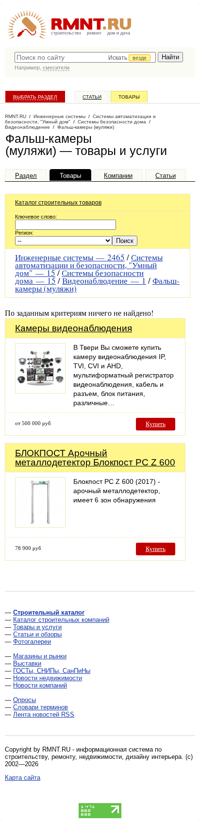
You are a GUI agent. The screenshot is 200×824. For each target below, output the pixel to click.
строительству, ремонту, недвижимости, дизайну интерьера (93, 756)
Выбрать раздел (35, 97)
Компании (118, 175)
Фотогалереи (32, 641)
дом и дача (118, 33)
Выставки (27, 663)
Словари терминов (40, 707)
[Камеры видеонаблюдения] (40, 391)
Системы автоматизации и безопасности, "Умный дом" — (89, 265)
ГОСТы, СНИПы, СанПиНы (51, 670)
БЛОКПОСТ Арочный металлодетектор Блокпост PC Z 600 (95, 457)
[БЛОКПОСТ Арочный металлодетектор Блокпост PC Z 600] (40, 525)
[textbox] (85, 57)
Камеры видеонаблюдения (73, 328)
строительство (66, 33)
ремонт (94, 33)
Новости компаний (40, 685)
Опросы (24, 700)
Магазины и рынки (40, 656)
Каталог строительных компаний (61, 619)
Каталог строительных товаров (58, 202)
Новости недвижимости (47, 678)
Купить (156, 424)
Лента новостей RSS (43, 714)
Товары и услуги (37, 627)
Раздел (26, 175)
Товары (129, 97)
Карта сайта (22, 777)
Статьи (92, 97)
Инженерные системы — (70, 257)
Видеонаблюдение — (104, 280)
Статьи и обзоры (37, 634)
